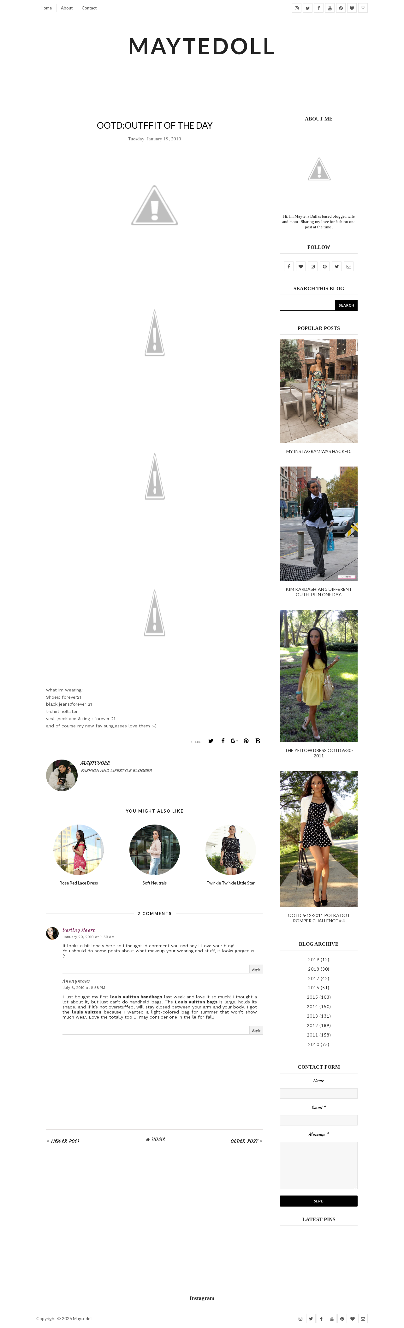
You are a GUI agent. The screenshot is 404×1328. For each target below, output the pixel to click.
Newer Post (65, 1141)
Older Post (244, 1141)
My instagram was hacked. (318, 451)
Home (46, 7)
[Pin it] (246, 741)
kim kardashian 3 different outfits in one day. (319, 591)
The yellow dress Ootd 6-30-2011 (319, 753)
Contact (89, 7)
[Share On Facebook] (223, 741)
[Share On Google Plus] (234, 741)
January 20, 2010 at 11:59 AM (88, 937)
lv (194, 1017)
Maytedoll (82, 1318)
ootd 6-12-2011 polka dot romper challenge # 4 (319, 918)
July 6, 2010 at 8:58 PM (83, 987)
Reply (256, 969)
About (67, 7)
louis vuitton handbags (136, 996)
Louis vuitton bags (196, 1001)
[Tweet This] (211, 741)
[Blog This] (258, 741)
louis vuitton (87, 1011)
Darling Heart (78, 930)
